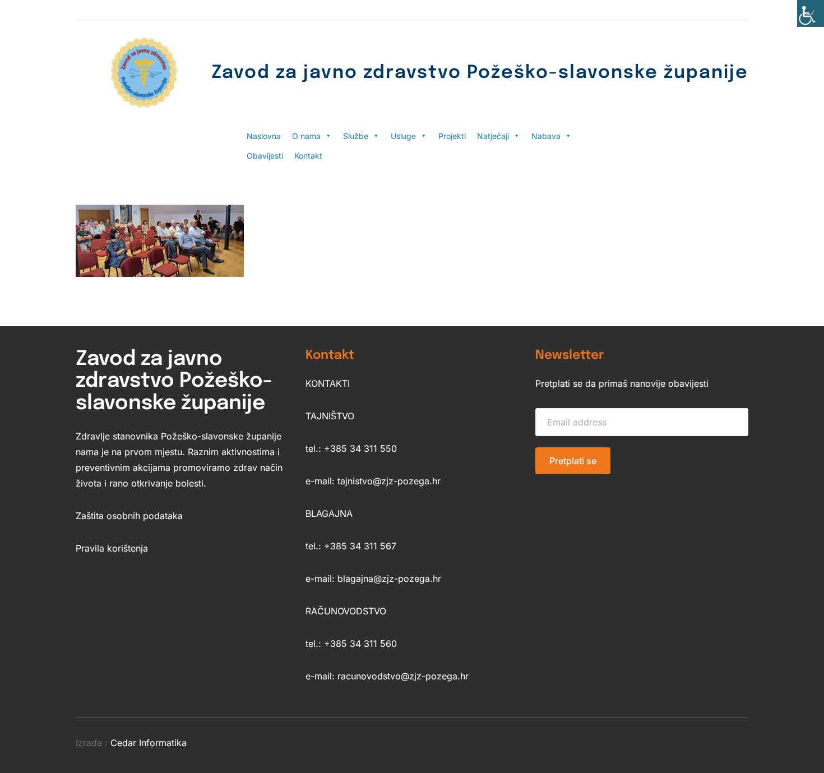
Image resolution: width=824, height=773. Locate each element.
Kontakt (308, 155)
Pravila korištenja (112, 548)
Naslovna (264, 136)
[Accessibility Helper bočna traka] (810, 13)
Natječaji (493, 136)
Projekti (452, 136)
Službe (355, 136)
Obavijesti (265, 155)
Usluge (403, 136)
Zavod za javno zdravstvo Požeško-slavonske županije (479, 73)
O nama (306, 136)
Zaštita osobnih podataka (129, 515)
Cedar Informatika (148, 742)
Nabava (546, 136)
